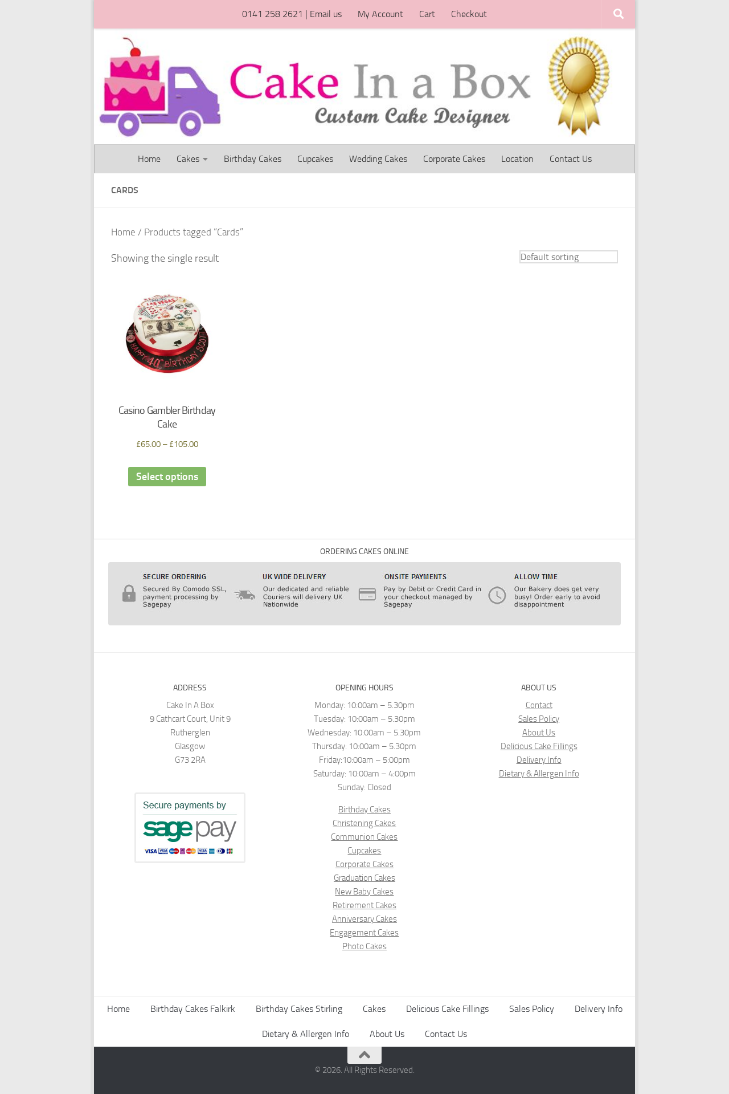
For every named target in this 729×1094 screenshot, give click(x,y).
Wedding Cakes (378, 158)
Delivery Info (539, 760)
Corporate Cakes (454, 158)
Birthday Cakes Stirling (299, 1008)
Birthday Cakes (252, 158)
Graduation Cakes (364, 878)
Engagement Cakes (364, 933)
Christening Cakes (364, 823)
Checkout (469, 14)
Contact (539, 705)
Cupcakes (315, 158)
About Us (538, 732)
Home (149, 158)
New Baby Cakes (364, 891)
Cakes (188, 158)
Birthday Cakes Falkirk (192, 1008)
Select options (167, 476)
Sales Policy (538, 719)
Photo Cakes (364, 946)
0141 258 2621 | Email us (292, 14)
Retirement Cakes (364, 905)
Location (517, 158)
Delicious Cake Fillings (539, 746)
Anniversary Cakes (364, 919)
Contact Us (571, 158)
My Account (380, 14)
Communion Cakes (364, 837)
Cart (427, 14)
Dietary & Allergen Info (539, 773)
